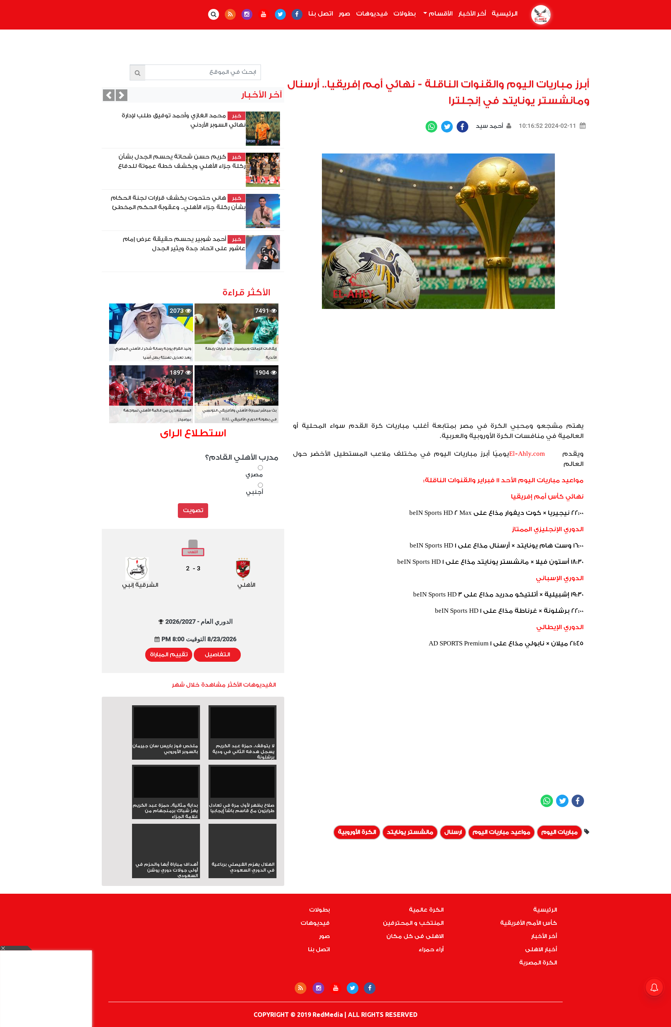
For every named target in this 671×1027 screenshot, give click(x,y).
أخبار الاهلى (541, 949)
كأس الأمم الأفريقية (528, 923)
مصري (254, 474)
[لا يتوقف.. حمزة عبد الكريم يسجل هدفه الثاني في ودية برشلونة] (242, 725)
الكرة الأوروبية (357, 832)
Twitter (447, 127)
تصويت (193, 510)
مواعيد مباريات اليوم (501, 832)
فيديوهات (372, 13)
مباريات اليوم (559, 832)
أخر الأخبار (472, 13)
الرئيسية (502, 13)
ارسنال (453, 832)
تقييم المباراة (169, 654)
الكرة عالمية (426, 910)
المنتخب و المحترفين (413, 923)
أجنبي (254, 492)
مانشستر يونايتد (410, 832)
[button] (109, 95)
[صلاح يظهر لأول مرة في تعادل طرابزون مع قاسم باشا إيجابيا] (242, 785)
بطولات (404, 13)
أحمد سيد (488, 126)
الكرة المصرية (538, 962)
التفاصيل (217, 654)
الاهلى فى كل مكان (414, 936)
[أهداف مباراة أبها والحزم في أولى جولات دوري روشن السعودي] (166, 855)
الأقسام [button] (439, 13)
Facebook (462, 127)
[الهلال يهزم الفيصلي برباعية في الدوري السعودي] (242, 855)
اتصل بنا (320, 13)
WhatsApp (431, 127)
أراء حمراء (431, 949)
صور (344, 13)
